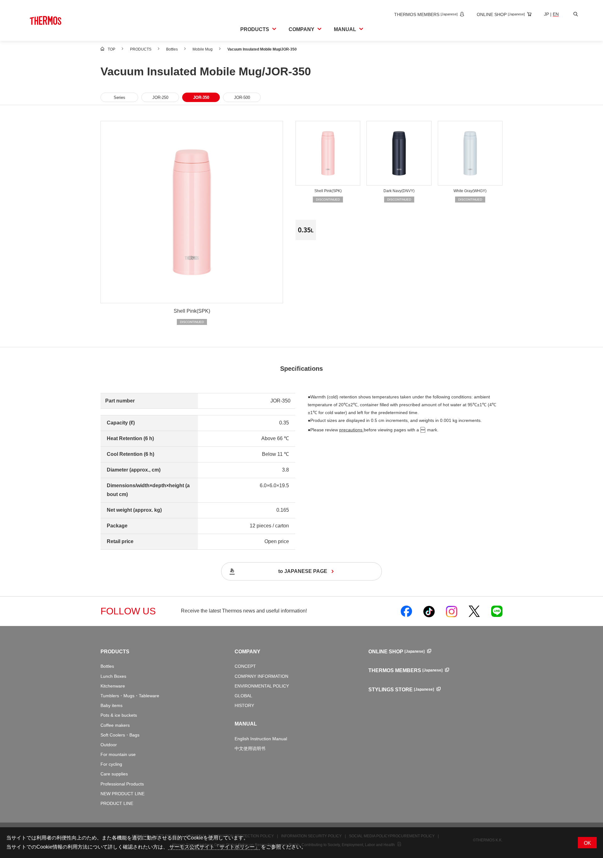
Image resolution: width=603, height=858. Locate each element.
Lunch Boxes (113, 676)
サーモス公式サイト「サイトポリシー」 (214, 847)
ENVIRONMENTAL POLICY (262, 685)
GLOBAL (243, 695)
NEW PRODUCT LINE (122, 793)
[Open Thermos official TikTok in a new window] (429, 611)
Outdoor (108, 744)
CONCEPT (245, 666)
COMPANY (247, 651)
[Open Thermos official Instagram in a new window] (451, 611)
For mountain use (118, 754)
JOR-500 (242, 97)
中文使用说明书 (250, 748)
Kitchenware (112, 685)
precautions (351, 429)
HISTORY (244, 705)
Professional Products (122, 783)
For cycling (111, 764)
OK (587, 843)
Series (119, 97)
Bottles (107, 666)
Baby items (111, 705)
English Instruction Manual (261, 738)
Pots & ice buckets (118, 715)
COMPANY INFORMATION (261, 676)
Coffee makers (115, 725)
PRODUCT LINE (116, 803)
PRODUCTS (114, 651)
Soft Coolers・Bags (119, 734)
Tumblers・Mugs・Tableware (129, 695)
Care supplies (114, 773)
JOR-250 (160, 97)
